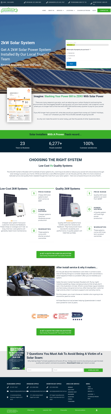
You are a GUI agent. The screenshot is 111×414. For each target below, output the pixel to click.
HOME (44, 10)
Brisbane (70, 387)
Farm (69, 58)
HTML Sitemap (30, 410)
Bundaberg (71, 394)
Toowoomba (71, 401)
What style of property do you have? (79, 49)
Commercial (71, 55)
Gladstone (71, 396)
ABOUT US (51, 10)
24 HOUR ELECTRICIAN (83, 10)
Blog (94, 10)
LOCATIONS (69, 10)
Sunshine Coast (72, 392)
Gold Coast (71, 389)
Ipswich (70, 399)
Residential (71, 53)
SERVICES (59, 10)
